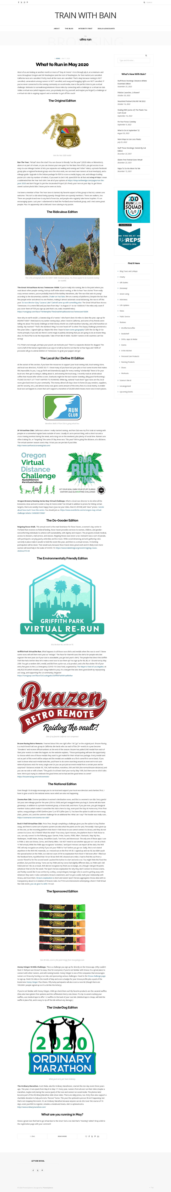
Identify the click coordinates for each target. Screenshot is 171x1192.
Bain (33, 1136)
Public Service (125, 316)
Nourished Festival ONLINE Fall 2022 (131, 101)
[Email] (98, 1136)
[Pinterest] (95, 1136)
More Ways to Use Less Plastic (129, 139)
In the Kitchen (126, 351)
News (58, 58)
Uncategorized (125, 386)
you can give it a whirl (38, 884)
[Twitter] (92, 1136)
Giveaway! (123, 288)
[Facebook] (89, 1136)
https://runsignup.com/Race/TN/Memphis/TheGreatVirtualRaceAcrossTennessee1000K (52, 311)
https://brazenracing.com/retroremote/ (33, 776)
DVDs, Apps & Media (129, 339)
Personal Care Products (130, 356)
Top (152, 1188)
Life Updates (124, 305)
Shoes (123, 367)
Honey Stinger (32, 982)
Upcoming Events (126, 392)
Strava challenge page (97, 976)
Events (123, 345)
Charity (122, 277)
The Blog (69, 28)
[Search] (144, 2)
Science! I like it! (125, 380)
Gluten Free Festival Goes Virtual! (130, 160)
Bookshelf (125, 334)
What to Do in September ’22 (128, 130)
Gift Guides (124, 282)
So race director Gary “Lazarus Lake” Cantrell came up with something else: (52, 302)
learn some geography (75, 329)
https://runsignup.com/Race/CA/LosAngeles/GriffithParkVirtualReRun (45, 675)
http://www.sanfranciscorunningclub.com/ (33, 445)
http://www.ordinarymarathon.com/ (31, 1107)
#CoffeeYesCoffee (128, 328)
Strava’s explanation (44, 878)
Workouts (125, 373)
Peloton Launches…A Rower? (129, 92)
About (57, 28)
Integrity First (85, 28)
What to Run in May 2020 (62, 64)
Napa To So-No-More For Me (129, 168)
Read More (62, 1136)
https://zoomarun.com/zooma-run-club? (33, 817)
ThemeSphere (48, 1188)
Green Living (124, 294)
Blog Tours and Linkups (128, 271)
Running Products (128, 362)
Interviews (123, 299)
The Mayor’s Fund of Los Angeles (90, 666)
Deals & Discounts (106, 28)
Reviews (123, 322)
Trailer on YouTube (57, 296)
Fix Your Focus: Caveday (127, 122)
